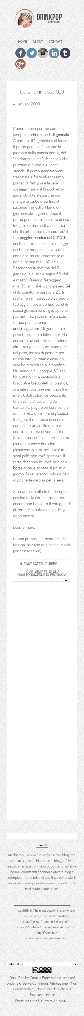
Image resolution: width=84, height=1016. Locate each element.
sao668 (23, 910)
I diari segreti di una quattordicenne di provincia (41, 573)
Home (22, 41)
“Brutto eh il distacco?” (54, 921)
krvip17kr (29, 921)
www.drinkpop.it (56, 1000)
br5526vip (31, 916)
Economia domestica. (52, 938)
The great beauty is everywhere (54, 910)
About (38, 41)
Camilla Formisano (44, 977)
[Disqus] (43, 646)
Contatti (56, 41)
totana (30, 938)
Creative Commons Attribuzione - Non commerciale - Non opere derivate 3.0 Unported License (45, 989)
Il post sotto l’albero (39, 563)
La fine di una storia (56, 916)
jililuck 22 (22, 927)
